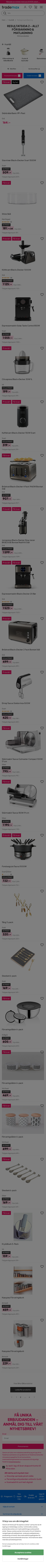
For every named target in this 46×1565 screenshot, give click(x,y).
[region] (23, 1540)
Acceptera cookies (23, 1552)
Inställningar (23, 1559)
